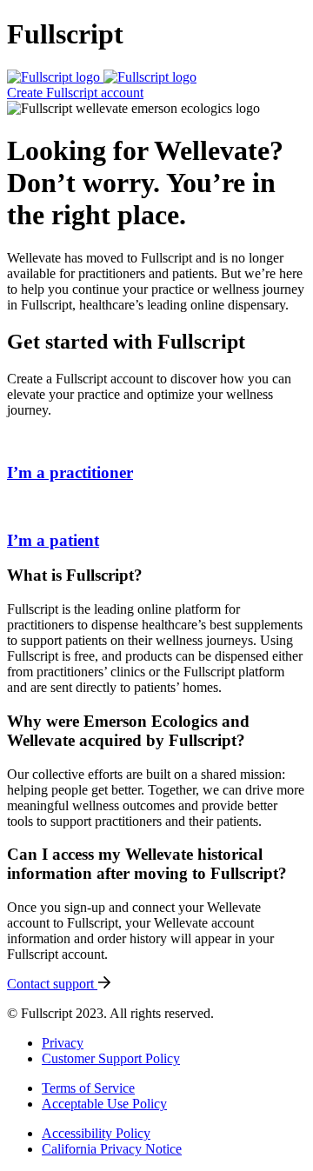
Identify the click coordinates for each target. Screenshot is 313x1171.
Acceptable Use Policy (104, 1103)
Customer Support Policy (111, 1058)
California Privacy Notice (112, 1148)
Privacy (62, 1042)
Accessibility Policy (96, 1133)
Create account (75, 92)
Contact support (52, 983)
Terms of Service (88, 1088)
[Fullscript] (101, 77)
